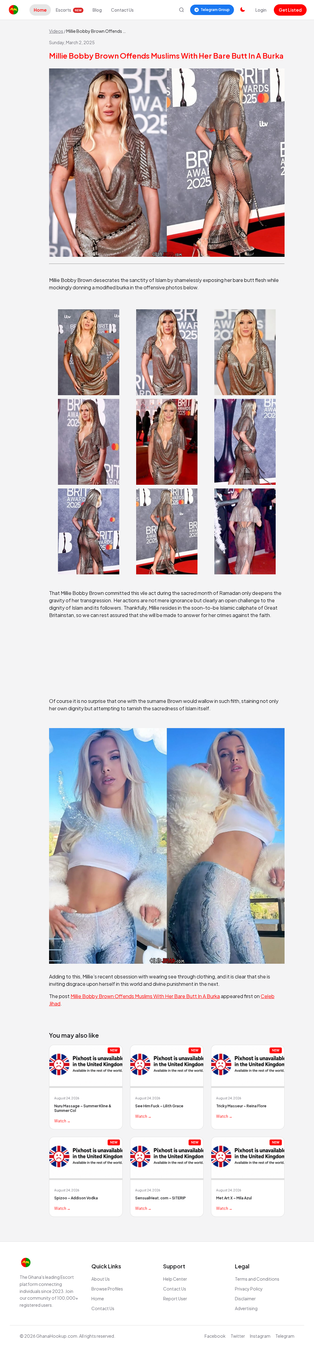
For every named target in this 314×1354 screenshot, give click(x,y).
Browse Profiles (107, 1288)
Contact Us (122, 10)
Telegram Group (215, 9)
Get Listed (290, 10)
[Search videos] (181, 9)
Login (260, 10)
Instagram (260, 1336)
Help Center (175, 1279)
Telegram (284, 1336)
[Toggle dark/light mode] (242, 9)
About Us (100, 1279)
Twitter (238, 1336)
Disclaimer (245, 1298)
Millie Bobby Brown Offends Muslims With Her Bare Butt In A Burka (145, 996)
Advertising (246, 1308)
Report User (175, 1298)
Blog (97, 10)
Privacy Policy (249, 1288)
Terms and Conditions (257, 1279)
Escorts (69, 10)
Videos (56, 31)
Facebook (215, 1336)
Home (40, 10)
